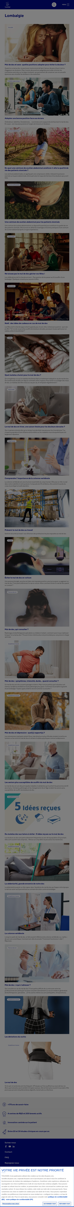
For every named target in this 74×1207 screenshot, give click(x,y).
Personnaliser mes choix (11, 1203)
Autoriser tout (50, 1203)
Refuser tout (64, 1203)
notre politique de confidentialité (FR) (19, 1199)
